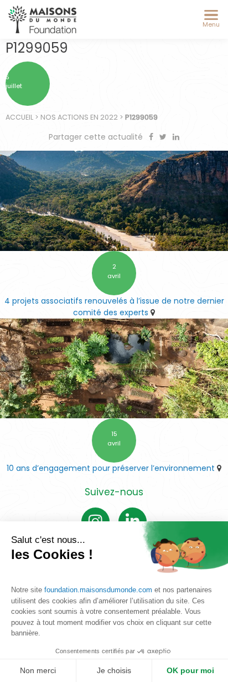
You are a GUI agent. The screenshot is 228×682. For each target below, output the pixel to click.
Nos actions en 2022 (79, 117)
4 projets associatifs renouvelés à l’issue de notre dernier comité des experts (114, 306)
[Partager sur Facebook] (152, 136)
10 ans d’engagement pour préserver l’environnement (111, 468)
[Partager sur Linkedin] (176, 136)
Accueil (19, 117)
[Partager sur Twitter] (164, 136)
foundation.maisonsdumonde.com (98, 590)
